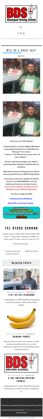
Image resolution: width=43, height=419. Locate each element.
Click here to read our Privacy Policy (21, 418)
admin (22, 56)
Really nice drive (31, 251)
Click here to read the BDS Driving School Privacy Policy (21, 405)
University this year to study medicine (13, 252)
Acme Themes (21, 413)
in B (23, 198)
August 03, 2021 (14, 292)
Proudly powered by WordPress (13, 410)
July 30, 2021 (14, 375)
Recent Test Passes (21, 244)
